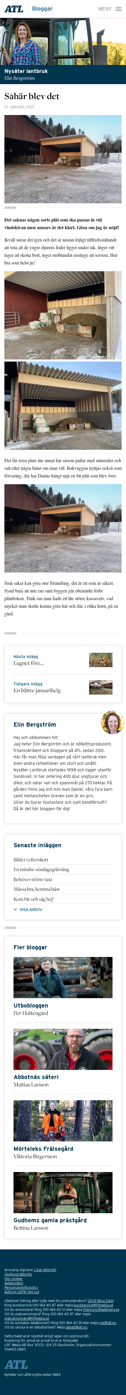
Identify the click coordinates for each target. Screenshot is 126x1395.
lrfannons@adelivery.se (101, 1309)
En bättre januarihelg (37, 690)
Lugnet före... (28, 662)
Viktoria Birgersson (35, 1156)
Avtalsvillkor (13, 1283)
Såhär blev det (31, 96)
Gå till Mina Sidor (101, 1301)
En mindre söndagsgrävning (41, 869)
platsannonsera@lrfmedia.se (26, 1318)
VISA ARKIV (30, 909)
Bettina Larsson (30, 1227)
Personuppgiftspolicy (21, 1287)
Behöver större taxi (32, 879)
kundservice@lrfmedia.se (93, 1305)
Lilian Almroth (45, 1270)
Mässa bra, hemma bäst (36, 889)
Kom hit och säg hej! (33, 899)
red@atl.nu (107, 1323)
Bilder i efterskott (30, 859)
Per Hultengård (30, 1012)
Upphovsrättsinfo (18, 1274)
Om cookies (13, 1278)
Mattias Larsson (31, 1084)
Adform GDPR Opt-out (21, 1292)
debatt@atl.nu (76, 1327)
